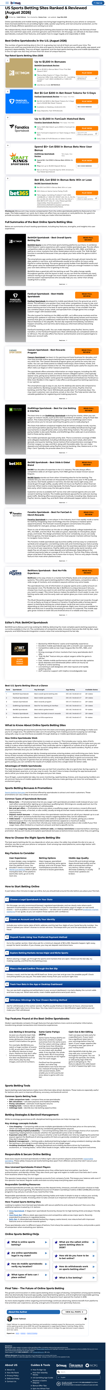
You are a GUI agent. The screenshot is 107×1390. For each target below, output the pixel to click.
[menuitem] (78, 1377)
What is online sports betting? (23, 1243)
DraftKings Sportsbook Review (44, 155)
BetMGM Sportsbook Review (46, 65)
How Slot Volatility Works (40, 1374)
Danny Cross (42, 17)
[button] (7, 3)
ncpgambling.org (38, 1352)
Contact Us (11, 1381)
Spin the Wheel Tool (41, 1389)
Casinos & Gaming (32, 1333)
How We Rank (13, 1373)
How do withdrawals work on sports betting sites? (73, 1267)
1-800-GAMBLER (85, 1382)
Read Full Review (88, 239)
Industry (23, 1333)
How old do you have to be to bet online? (74, 1257)
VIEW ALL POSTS (73, 1312)
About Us (11, 1370)
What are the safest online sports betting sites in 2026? (74, 1245)
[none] (78, 1377)
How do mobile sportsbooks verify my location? (26, 1265)
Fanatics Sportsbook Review (46, 123)
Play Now (87, 73)
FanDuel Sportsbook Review (46, 97)
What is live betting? (70, 1277)
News (17, 1333)
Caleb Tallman (21, 17)
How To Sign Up (39, 1370)
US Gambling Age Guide (43, 1378)
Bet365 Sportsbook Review (46, 183)
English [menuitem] (63, 1377)
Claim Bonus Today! (19, 661)
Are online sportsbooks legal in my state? (24, 1254)
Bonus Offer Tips (40, 1386)
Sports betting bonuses (15, 793)
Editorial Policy (13, 1379)
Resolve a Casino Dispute (40, 1382)
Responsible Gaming (43, 1349)
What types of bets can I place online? (25, 1276)
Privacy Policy (12, 1376)
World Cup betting (47, 870)
